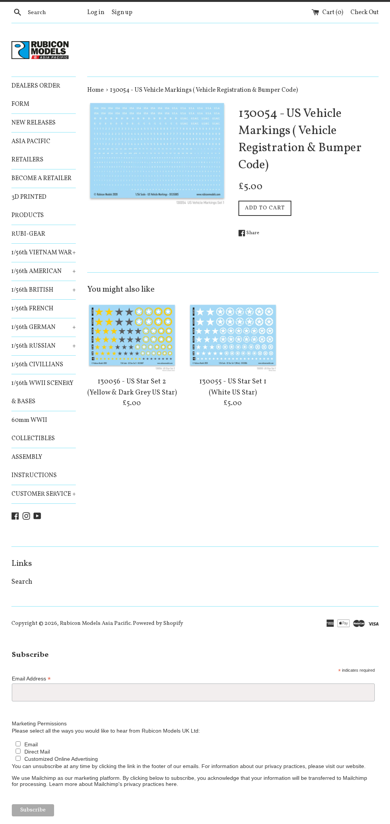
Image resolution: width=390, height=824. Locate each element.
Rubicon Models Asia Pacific (95, 623)
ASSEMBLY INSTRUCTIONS (34, 466)
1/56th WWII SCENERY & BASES (42, 392)
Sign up (122, 12)
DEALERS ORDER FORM (35, 95)
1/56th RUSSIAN (43, 346)
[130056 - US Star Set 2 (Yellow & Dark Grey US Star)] (132, 338)
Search (21, 582)
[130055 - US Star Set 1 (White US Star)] (233, 338)
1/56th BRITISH (43, 290)
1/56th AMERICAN (43, 271)
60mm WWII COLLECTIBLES (33, 429)
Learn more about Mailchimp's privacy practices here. (113, 784)
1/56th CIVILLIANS (37, 365)
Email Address (31, 678)
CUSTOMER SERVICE (43, 494)
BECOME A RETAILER (41, 178)
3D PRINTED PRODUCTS (28, 206)
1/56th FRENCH (32, 309)
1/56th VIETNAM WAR (43, 253)
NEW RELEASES (33, 123)
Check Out (364, 12)
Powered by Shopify (158, 623)
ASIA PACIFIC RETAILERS (30, 150)
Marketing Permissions (39, 723)
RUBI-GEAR (28, 234)
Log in (95, 12)
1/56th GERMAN (43, 327)
